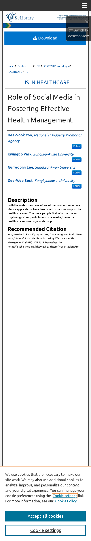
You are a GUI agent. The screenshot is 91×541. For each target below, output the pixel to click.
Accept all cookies (45, 516)
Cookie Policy (66, 501)
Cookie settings (65, 496)
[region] (45, 503)
